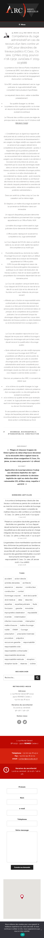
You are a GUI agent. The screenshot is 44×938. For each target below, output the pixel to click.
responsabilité (29, 642)
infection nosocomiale (14, 621)
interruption (30, 621)
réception (31, 659)
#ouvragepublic (28, 432)
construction (32, 434)
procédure (9, 638)
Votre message (22, 830)
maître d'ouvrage (27, 625)
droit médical (10, 600)
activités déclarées (12, 583)
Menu (23, 24)
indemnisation (20, 617)
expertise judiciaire (22, 604)
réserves (23, 664)
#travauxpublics (16, 434)
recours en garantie (12, 642)
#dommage (15, 432)
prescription (9, 634)
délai (20, 600)
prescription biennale (25, 634)
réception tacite (11, 664)
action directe (20, 579)
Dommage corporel (13, 596)
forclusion (9, 608)
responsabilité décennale (15, 655)
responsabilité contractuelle (16, 651)
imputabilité (32, 613)
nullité (7, 630)
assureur (19, 587)
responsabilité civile (12, 647)
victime (33, 664)
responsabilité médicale (14, 659)
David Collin (33, 33)
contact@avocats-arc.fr (28, 759)
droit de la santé (30, 596)
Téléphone (22, 819)
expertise (8, 604)
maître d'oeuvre (11, 625)
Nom (22, 798)
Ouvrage (24, 630)
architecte (27, 583)
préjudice (20, 638)
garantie (19, 608)
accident (8, 579)
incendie (8, 617)
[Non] (41, 930)
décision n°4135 (22, 123)
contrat (21, 591)
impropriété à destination (15, 613)
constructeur (30, 587)
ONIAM (15, 630)
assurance (9, 587)
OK (23, 935)
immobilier (29, 608)
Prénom (22, 787)
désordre (28, 600)
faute (35, 604)
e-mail (22, 809)
